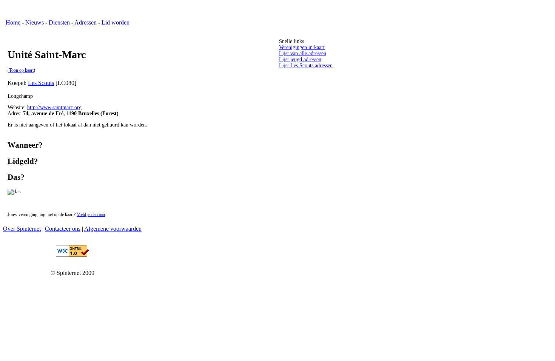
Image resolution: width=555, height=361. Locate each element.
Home (13, 22)
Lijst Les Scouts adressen (306, 65)
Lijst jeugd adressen (300, 59)
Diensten (59, 22)
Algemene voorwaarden (113, 228)
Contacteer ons (62, 228)
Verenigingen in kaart (302, 47)
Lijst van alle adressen (302, 53)
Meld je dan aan (91, 214)
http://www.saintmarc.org (54, 107)
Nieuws (34, 22)
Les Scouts (41, 83)
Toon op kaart (21, 70)
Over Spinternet (22, 228)
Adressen (85, 22)
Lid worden (116, 22)
